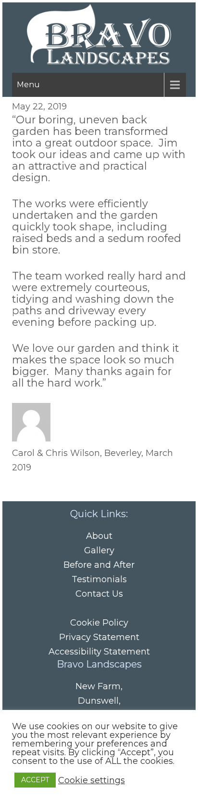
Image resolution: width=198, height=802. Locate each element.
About (99, 536)
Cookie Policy (99, 622)
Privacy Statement (99, 637)
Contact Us (99, 593)
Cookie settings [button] (91, 780)
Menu (28, 84)
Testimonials (99, 579)
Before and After (99, 565)
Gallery (99, 550)
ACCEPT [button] (35, 779)
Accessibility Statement (99, 651)
